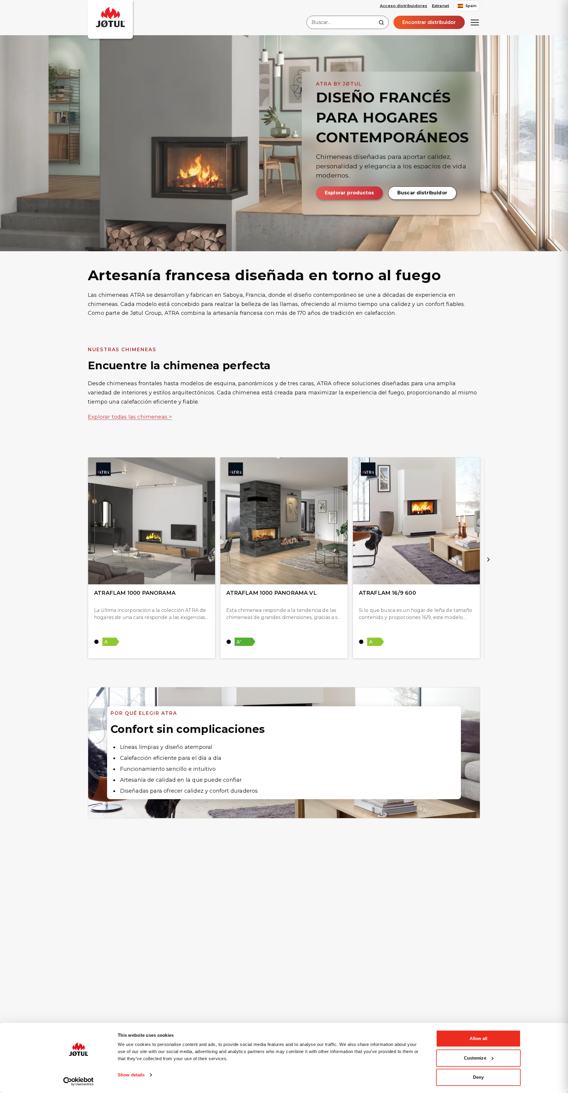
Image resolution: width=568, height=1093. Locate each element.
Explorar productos (349, 193)
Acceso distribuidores (403, 5)
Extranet (440, 5)
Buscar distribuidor (422, 193)
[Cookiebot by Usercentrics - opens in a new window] (78, 1081)
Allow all (478, 1038)
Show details (131, 1074)
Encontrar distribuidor (429, 22)
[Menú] (474, 22)
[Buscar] (381, 22)
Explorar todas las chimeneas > (130, 417)
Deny (478, 1077)
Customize (475, 1057)
